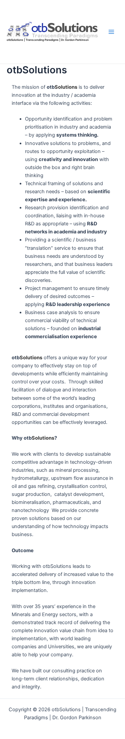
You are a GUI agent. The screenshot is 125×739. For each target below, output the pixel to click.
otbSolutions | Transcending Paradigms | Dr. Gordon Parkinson (48, 40)
